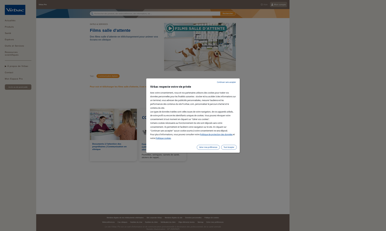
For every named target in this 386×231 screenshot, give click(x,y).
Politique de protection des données (216, 134)
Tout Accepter (229, 147)
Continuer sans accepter (226, 82)
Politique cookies (163, 138)
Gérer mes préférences (208, 147)
